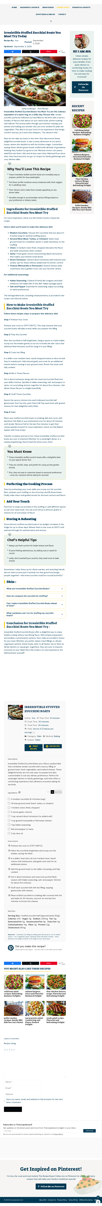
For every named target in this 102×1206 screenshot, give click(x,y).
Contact (62, 14)
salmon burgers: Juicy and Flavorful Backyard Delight (34, 993)
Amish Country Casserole (47, 218)
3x (60, 792)
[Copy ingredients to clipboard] (19, 792)
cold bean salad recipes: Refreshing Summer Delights (13, 993)
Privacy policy (62, 1200)
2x (56, 792)
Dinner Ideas (63, 7)
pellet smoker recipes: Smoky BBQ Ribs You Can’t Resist (13, 1020)
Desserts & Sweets (81, 7)
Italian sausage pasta (52, 283)
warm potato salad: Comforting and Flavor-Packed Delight (34, 1021)
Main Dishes (48, 7)
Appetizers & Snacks (45, 14)
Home (14, 7)
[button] (51, 21)
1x (52, 792)
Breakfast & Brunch (29, 7)
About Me (42, 1200)
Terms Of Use (73, 1200)
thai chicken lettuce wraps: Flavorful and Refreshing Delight (56, 993)
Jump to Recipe (28, 108)
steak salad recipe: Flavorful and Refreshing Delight (56, 1020)
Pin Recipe (54, 746)
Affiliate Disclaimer (86, 1200)
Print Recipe (43, 108)
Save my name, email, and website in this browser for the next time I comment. (34, 1101)
